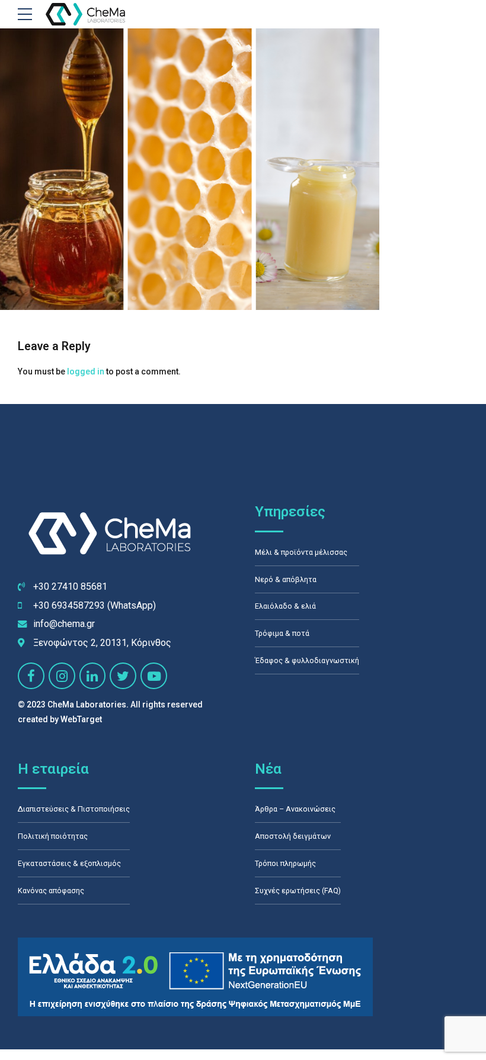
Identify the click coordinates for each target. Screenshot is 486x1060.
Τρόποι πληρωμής (285, 863)
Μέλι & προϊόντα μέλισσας (301, 552)
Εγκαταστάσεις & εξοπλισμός (69, 863)
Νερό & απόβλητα (285, 579)
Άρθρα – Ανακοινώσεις (295, 808)
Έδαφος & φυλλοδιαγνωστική (307, 660)
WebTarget (81, 719)
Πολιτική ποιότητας (53, 836)
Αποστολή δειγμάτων (293, 836)
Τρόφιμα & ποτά (282, 633)
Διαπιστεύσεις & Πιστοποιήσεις (74, 808)
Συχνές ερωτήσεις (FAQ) (298, 890)
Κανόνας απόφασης (51, 890)
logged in (85, 371)
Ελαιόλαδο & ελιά (285, 606)
